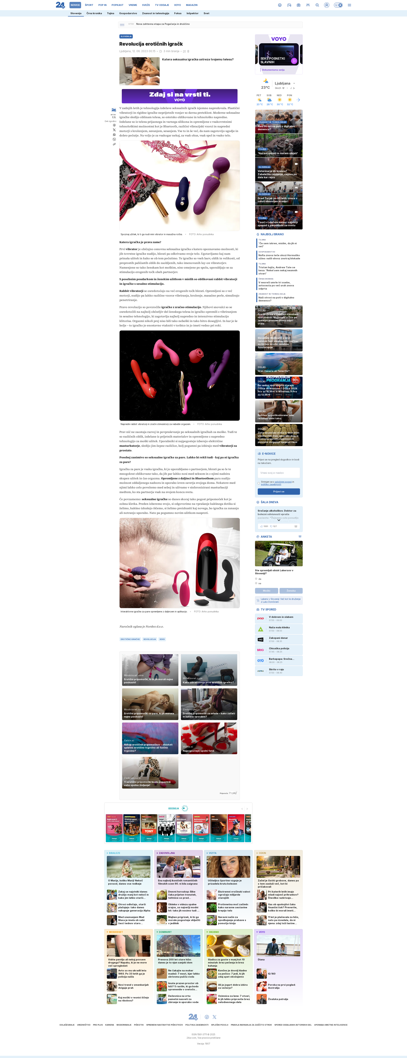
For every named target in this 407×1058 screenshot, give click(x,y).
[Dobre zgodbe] (280, 5)
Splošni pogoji (219, 1025)
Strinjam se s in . (277, 483)
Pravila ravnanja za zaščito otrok (251, 1025)
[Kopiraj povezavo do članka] (114, 144)
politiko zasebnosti (271, 484)
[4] (131, 828)
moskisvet (116, 932)
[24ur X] (214, 1017)
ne (260, 583)
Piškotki (139, 1025)
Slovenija (75, 13)
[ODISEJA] (178, 808)
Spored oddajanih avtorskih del (293, 1025)
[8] (201, 828)
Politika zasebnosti (197, 1025)
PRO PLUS (98, 1025)
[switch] (338, 5)
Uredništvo (83, 1025)
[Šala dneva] (295, 526)
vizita (212, 853)
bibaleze (114, 853)
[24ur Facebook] (207, 1017)
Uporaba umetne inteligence (331, 1025)
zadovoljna (167, 853)
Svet (206, 13)
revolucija (150, 639)
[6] (166, 828)
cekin (262, 853)
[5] (149, 828)
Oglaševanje (67, 1025)
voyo (262, 932)
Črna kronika (94, 13)
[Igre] (289, 5)
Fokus (178, 13)
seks (162, 639)
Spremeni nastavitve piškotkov (164, 1025)
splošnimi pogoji (283, 481)
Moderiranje (124, 1025)
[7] (184, 828)
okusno (214, 932)
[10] (236, 828)
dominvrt (165, 932)
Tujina (110, 13)
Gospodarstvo (128, 13)
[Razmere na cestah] (308, 5)
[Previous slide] (242, 808)
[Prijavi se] (326, 5)
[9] (218, 828)
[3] (114, 828)
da (260, 578)
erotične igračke (130, 639)
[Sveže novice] (122, 25)
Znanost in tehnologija (155, 13)
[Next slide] (247, 808)
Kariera (109, 1025)
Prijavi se (278, 491)
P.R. (114, 117)
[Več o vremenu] (298, 100)
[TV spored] (298, 5)
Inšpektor (193, 13)
